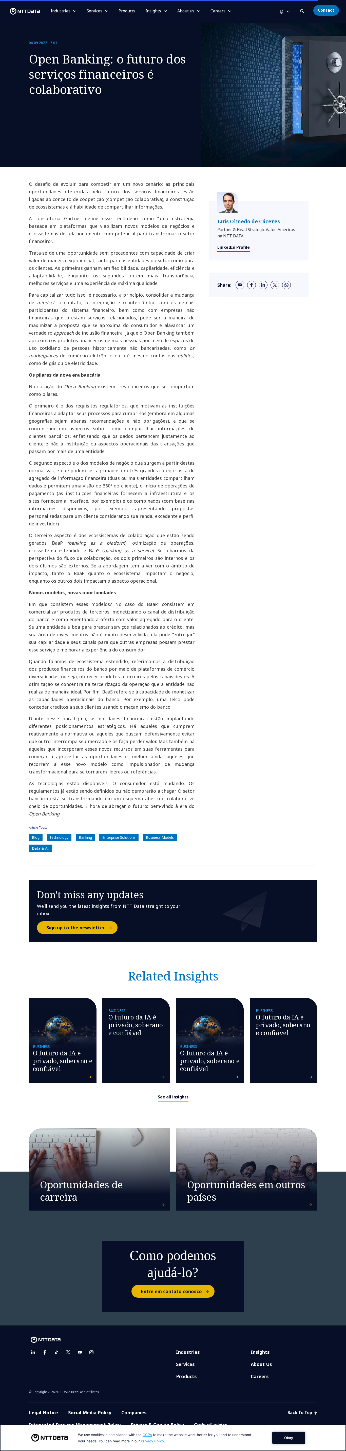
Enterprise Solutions (119, 837)
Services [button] (94, 11)
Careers (260, 1376)
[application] (173, 1438)
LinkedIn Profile (233, 247)
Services (185, 1364)
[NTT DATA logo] (21, 11)
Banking (85, 837)
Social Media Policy (89, 1412)
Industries (188, 1352)
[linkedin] (263, 285)
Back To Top (300, 1412)
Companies (134, 1412)
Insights (260, 1352)
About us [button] (185, 11)
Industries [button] (60, 11)
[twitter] (275, 285)
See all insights (173, 1097)
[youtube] (79, 1352)
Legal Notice (43, 1412)
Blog (36, 837)
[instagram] (91, 1352)
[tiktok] (56, 1352)
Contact (326, 10)
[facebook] (251, 285)
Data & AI (40, 848)
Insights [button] (153, 11)
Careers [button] (217, 11)
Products (127, 11)
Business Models (160, 837)
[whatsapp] (286, 285)
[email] (240, 285)
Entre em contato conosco (171, 1291)
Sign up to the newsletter (75, 928)
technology (59, 837)
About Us (261, 1364)
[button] (302, 10)
